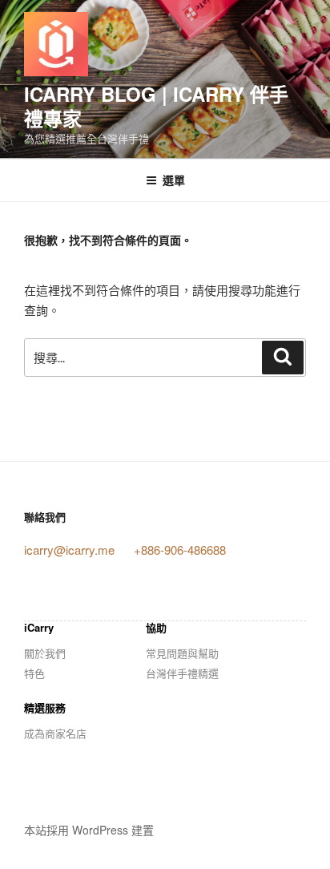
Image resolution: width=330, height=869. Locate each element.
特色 (34, 673)
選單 (174, 180)
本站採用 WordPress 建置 (89, 830)
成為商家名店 (55, 733)
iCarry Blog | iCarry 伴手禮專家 (156, 105)
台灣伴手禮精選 (182, 673)
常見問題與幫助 (182, 653)
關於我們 (45, 653)
